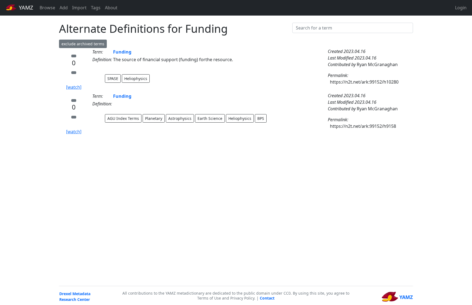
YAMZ (25, 7)
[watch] (73, 87)
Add (64, 8)
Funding (122, 52)
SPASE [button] (112, 78)
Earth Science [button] (209, 118)
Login (461, 8)
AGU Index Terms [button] (123, 118)
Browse (47, 8)
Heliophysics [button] (135, 78)
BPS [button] (260, 118)
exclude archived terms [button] (82, 43)
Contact (267, 298)
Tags (96, 8)
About (111, 8)
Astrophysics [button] (179, 118)
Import (79, 8)
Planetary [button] (153, 118)
